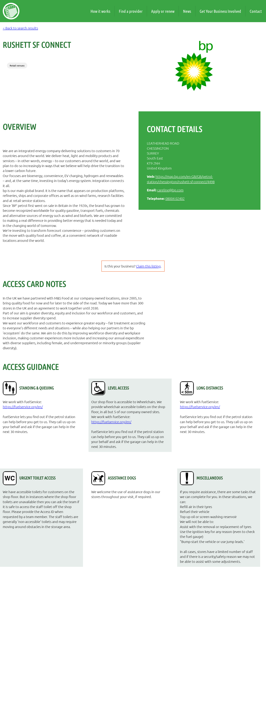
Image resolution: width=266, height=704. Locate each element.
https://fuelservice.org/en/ (23, 407)
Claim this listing (148, 266)
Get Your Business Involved (220, 11)
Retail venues (17, 65)
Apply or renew (162, 11)
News (187, 11)
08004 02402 (175, 198)
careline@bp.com (170, 190)
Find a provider (131, 11)
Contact (256, 11)
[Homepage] (11, 11)
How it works (100, 11)
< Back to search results (20, 28)
